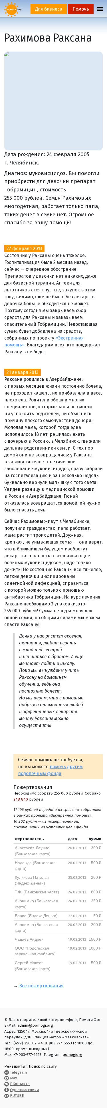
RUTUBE (17, 1095)
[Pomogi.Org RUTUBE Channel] (6, 1095)
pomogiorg (72, 1054)
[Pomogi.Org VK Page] (6, 1083)
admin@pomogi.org (35, 1025)
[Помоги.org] (12, 9)
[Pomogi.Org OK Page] (6, 1089)
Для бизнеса (48, 9)
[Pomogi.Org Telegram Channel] (6, 1072)
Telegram (18, 1072)
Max (13, 1078)
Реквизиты (14, 1066)
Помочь (80, 9)
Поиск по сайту (43, 1066)
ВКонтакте (20, 1083)
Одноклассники (24, 1089)
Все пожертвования (41, 986)
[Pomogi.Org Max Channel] (6, 1078)
